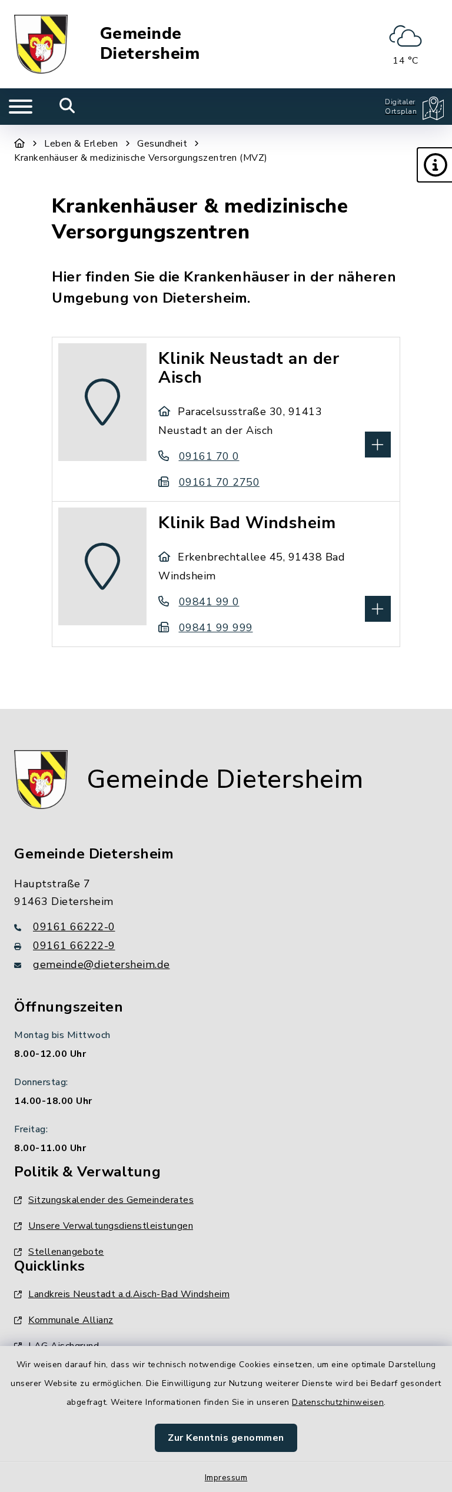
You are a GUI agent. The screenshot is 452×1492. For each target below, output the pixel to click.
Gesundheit (162, 143)
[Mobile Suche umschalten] (67, 106)
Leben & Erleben (81, 143)
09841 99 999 (216, 628)
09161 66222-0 (74, 927)
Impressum (226, 1477)
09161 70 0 (209, 456)
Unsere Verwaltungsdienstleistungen (110, 1225)
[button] (434, 165)
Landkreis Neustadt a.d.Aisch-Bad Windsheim (129, 1294)
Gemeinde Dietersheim (150, 44)
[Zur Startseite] (19, 144)
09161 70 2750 (219, 482)
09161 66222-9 (74, 946)
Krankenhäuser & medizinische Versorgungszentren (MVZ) (141, 157)
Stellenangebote (66, 1251)
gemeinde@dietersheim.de (101, 964)
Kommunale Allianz (71, 1320)
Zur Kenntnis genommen (226, 1437)
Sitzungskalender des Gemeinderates (111, 1199)
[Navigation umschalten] (20, 106)
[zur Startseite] (41, 44)
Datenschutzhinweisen (338, 1402)
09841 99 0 (209, 602)
